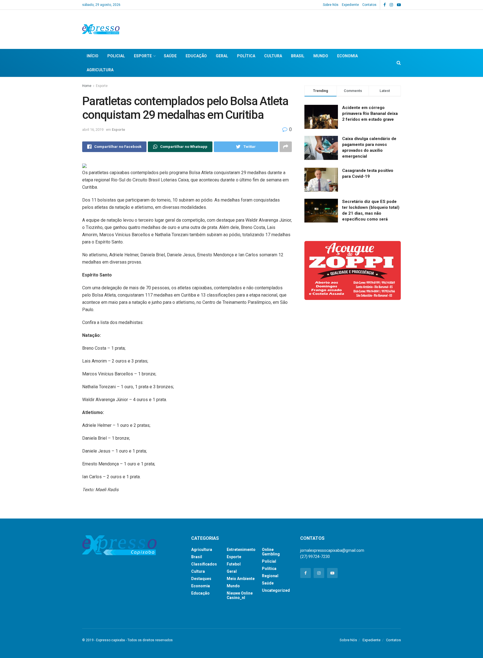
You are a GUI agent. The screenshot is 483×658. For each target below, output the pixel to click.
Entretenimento (241, 549)
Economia (347, 56)
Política (246, 56)
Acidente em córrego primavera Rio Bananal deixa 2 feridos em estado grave (370, 113)
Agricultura (100, 70)
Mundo (320, 56)
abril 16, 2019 (92, 129)
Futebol (234, 564)
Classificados (204, 564)
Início (92, 56)
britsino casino (204, 614)
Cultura (273, 56)
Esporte (143, 56)
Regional (270, 576)
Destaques (201, 578)
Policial (116, 56)
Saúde (170, 56)
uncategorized (276, 590)
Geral (222, 56)
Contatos (369, 5)
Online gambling (271, 551)
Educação (196, 56)
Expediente (350, 5)
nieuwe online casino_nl (240, 595)
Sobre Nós (330, 5)
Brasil (297, 56)
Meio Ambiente (241, 578)
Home (86, 86)
